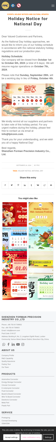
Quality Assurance (8, 361)
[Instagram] (23, 344)
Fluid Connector (7, 391)
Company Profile (8, 355)
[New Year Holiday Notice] (15, 214)
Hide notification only (31, 437)
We (3, 121)
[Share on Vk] (38, 185)
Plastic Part (6, 405)
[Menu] (53, 5)
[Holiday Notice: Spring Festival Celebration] (41, 263)
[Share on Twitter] (12, 185)
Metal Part (5, 402)
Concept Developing (9, 420)
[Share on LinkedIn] (25, 185)
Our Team (5, 367)
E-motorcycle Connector (10, 388)
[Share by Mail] (51, 185)
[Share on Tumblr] (31, 185)
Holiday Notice (24, 171)
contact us (14, 130)
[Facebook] (8, 344)
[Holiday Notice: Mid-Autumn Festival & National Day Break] (15, 287)
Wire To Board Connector (11, 396)
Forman (18, 151)
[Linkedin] (13, 344)
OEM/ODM (6, 423)
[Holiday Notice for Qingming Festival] (41, 239)
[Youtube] (18, 344)
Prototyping (6, 417)
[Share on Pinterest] (18, 185)
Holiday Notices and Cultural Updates (32, 14)
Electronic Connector (9, 399)
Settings (48, 437)
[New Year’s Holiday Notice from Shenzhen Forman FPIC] (15, 263)
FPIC (38, 165)
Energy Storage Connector (11, 382)
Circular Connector (9, 385)
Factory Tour (6, 364)
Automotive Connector (10, 379)
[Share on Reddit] (44, 185)
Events (10, 14)
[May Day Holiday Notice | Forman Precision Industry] (15, 239)
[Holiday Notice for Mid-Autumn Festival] (41, 214)
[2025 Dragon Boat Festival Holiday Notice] (41, 287)
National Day (37, 171)
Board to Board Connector (11, 394)
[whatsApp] (4, 344)
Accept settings (11, 437)
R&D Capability (7, 358)
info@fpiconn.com (13, 330)
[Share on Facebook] (5, 185)
